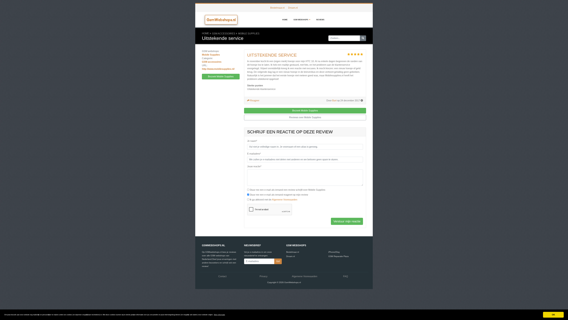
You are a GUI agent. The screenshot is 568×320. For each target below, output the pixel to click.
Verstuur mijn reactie (346, 221)
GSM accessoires (223, 33)
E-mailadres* (254, 153)
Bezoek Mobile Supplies (221, 76)
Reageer (254, 100)
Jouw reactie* (254, 166)
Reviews (320, 20)
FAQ (345, 276)
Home (285, 20)
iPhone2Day (334, 252)
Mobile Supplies (248, 33)
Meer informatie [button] (219, 315)
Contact (222, 276)
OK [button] (553, 314)
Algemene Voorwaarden (284, 199)
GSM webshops (300, 20)
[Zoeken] (363, 38)
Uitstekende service (272, 55)
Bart (334, 100)
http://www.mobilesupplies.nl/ (218, 69)
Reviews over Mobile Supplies (305, 117)
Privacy (263, 276)
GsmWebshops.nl (221, 19)
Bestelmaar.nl (277, 8)
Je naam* (252, 141)
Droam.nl (293, 8)
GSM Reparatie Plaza (338, 256)
